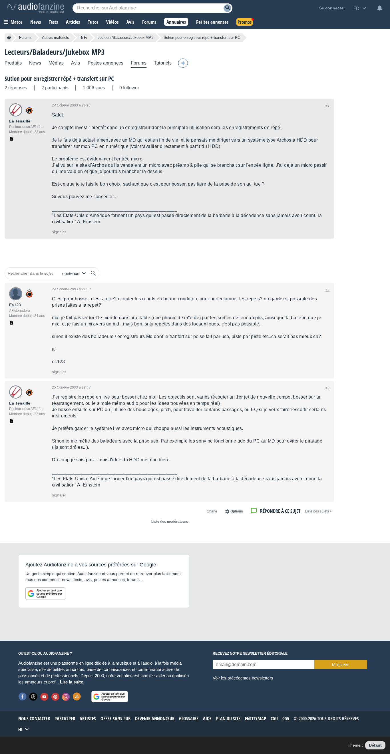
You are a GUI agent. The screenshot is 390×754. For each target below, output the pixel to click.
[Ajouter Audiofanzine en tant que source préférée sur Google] (45, 593)
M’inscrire (340, 664)
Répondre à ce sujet (280, 511)
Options (236, 511)
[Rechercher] (93, 273)
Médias (56, 63)
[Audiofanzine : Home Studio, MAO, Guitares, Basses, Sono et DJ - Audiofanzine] (35, 8)
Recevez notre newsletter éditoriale (250, 654)
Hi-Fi (83, 37)
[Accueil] (9, 37)
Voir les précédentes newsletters (243, 677)
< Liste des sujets (318, 511)
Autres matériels (55, 37)
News (35, 63)
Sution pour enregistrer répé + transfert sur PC (59, 79)
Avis (75, 63)
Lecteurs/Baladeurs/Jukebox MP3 (125, 37)
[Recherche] (227, 8)
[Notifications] (379, 8)
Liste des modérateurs (169, 522)
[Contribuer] (183, 63)
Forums (25, 37)
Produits (13, 63)
